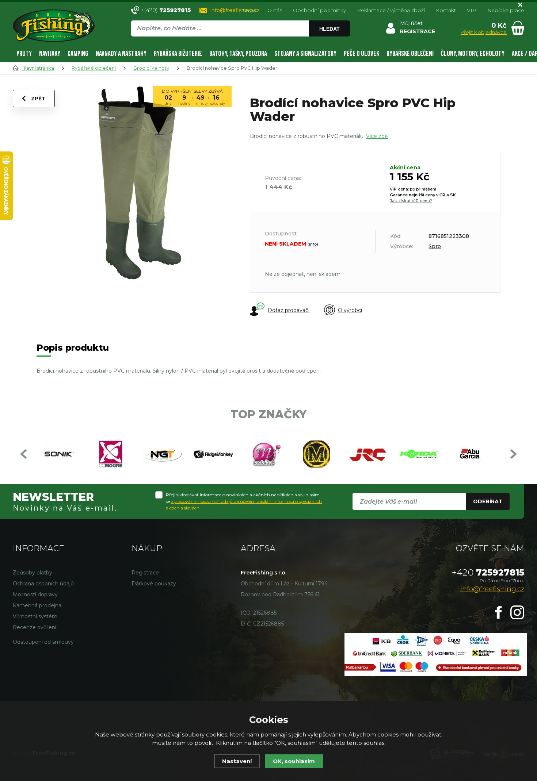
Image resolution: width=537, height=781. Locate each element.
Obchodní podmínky (319, 10)
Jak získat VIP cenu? (411, 200)
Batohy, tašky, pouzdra (238, 53)
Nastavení (237, 761)
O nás (274, 10)
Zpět (38, 98)
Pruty (24, 53)
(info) (313, 244)
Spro (435, 246)
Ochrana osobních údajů (43, 583)
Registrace (145, 572)
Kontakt (446, 10)
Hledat (329, 29)
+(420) (166, 10)
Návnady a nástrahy (121, 53)
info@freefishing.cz (235, 10)
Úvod (249, 10)
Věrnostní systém (35, 616)
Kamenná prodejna (37, 605)
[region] (240, 44)
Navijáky (49, 53)
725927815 (488, 572)
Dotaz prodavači (288, 310)
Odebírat (488, 501)
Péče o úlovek (361, 53)
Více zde (377, 136)
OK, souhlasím (294, 761)
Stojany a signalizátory (305, 53)
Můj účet (411, 23)
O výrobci (350, 310)
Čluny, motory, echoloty (472, 53)
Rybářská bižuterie (178, 53)
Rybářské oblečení (410, 53)
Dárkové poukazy (154, 583)
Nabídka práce (505, 10)
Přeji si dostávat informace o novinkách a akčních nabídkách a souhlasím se (244, 501)
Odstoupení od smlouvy (43, 642)
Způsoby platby (32, 572)
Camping (78, 53)
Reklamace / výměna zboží (391, 10)
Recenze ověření (34, 627)
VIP (471, 10)
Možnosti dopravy (35, 594)
